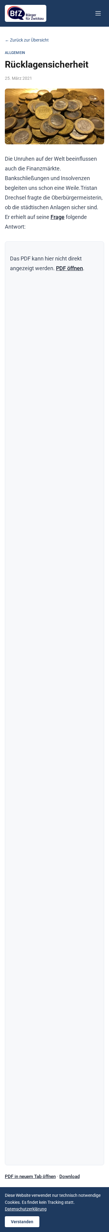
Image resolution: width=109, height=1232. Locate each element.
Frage (57, 217)
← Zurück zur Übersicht (27, 40)
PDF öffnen (69, 268)
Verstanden (22, 1221)
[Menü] (98, 13)
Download (69, 1176)
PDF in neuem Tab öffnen (30, 1176)
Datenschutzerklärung (26, 1209)
